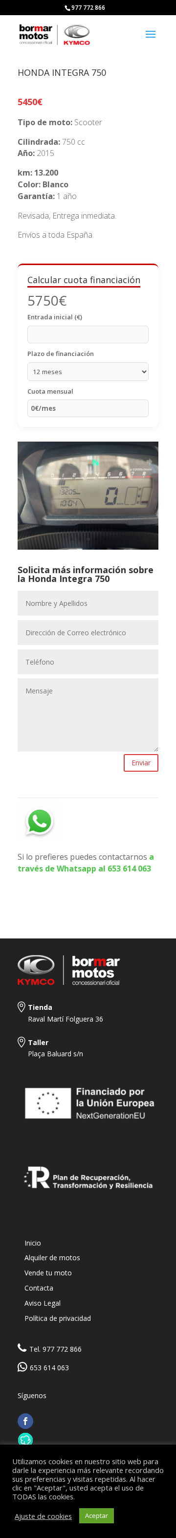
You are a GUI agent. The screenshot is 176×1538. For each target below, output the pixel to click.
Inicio (32, 1243)
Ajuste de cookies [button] (43, 1516)
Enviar (141, 762)
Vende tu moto (48, 1272)
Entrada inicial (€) (54, 316)
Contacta (38, 1288)
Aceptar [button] (96, 1515)
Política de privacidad (57, 1318)
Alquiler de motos (52, 1257)
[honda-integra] (88, 549)
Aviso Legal (42, 1303)
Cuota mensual (50, 391)
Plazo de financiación (60, 353)
